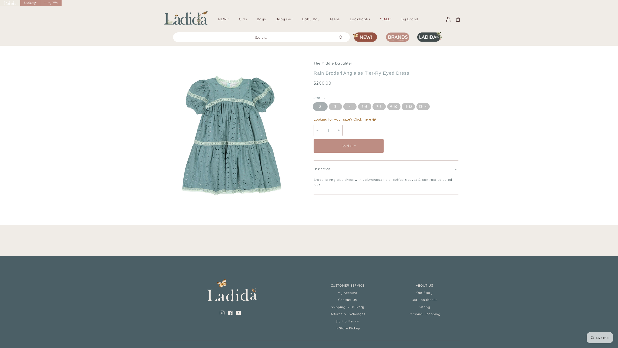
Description (322, 169)
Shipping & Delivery (347, 307)
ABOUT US (424, 285)
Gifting (424, 307)
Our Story (424, 293)
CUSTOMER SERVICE (348, 285)
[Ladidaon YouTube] (238, 313)
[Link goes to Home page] (10, 3)
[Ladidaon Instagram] (222, 313)
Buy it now (422, 146)
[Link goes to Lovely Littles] (51, 3)
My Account (347, 293)
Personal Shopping (425, 314)
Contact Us (347, 300)
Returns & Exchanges (347, 314)
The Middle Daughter (333, 63)
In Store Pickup (347, 328)
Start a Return (347, 321)
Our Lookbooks (424, 300)
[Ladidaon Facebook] (230, 313)
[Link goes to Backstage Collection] (30, 3)
